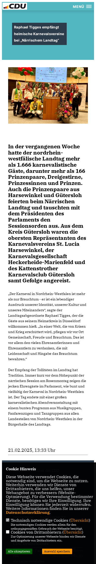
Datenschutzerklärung (27, 512)
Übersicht (79, 520)
